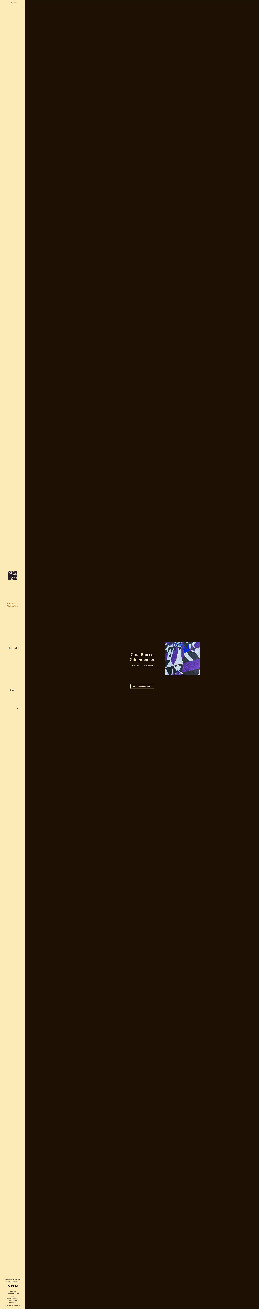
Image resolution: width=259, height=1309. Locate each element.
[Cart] (17, 708)
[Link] (12, 575)
